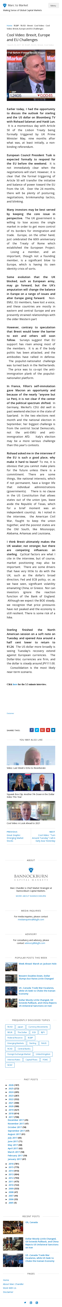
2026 (11, 1085)
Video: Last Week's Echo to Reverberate (26, 768)
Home (9, 25)
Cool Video (39, 25)
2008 (11, 1192)
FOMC (45, 1059)
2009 (11, 1188)
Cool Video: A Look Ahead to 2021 (23, 823)
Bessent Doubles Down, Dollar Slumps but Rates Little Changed (36, 977)
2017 (11, 1117)
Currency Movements (38, 1026)
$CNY (10, 1065)
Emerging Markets (16, 1043)
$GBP (16, 25)
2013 (11, 1174)
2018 (11, 1113)
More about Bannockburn (31, 896)
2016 (11, 1163)
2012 (11, 1178)
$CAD (10, 1048)
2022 (11, 1099)
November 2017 (16, 1123)
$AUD (43, 1043)
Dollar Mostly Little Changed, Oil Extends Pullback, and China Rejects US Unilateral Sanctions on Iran (38, 1003)
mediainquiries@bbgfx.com (31, 919)
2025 (11, 1088)
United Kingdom (43, 1054)
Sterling (32, 1043)
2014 (11, 1170)
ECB (34, 1032)
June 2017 (13, 1141)
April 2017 (13, 1148)
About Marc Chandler (13, 1284)
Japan (20, 1026)
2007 (11, 1195)
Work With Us (9, 1288)
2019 (11, 1109)
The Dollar (22, 1032)
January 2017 (15, 1159)
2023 (11, 1095)
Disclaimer (8, 1292)
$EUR (10, 1032)
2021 (11, 1102)
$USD (23, 25)
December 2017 (16, 1120)
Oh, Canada (31, 1222)
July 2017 (13, 1137)
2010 (11, 1185)
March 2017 (14, 1152)
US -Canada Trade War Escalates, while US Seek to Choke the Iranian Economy (37, 990)
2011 (11, 1181)
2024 (11, 1092)
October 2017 (15, 1127)
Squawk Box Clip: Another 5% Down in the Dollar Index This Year (30, 795)
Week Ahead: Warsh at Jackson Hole (37, 963)
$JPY (43, 1032)
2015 (11, 1167)
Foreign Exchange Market (19, 1054)
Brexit (30, 25)
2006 (11, 1199)
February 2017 (15, 1155)
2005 (11, 1202)
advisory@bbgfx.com (35, 943)
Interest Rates (14, 1059)
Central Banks (24, 1048)
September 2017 (16, 1130)
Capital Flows (31, 1059)
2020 (11, 1106)
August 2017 (14, 1134)
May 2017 (13, 1145)
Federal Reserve (15, 1037)
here (15, 684)
